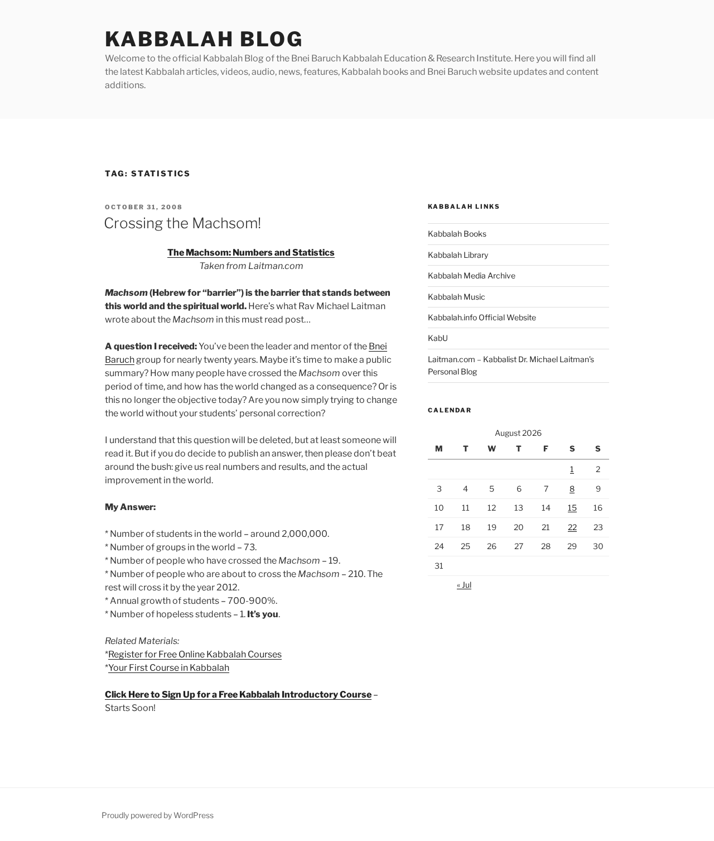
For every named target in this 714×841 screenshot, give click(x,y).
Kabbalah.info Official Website (482, 317)
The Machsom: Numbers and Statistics (251, 252)
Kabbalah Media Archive (471, 275)
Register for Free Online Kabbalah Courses (195, 654)
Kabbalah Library (458, 254)
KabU (438, 338)
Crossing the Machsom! (182, 223)
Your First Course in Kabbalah (168, 667)
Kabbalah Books (457, 233)
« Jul (464, 584)
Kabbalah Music (456, 296)
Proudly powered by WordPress (158, 815)
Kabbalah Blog (204, 39)
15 (572, 507)
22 (572, 527)
